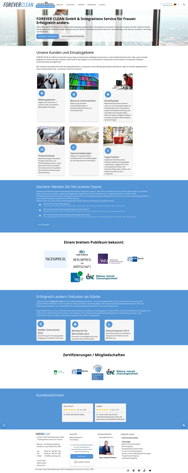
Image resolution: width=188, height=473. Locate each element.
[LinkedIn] (133, 470)
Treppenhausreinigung (130, 456)
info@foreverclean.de (52, 456)
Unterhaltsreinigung (129, 458)
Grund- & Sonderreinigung (132, 451)
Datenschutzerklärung (81, 451)
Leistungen (126, 442)
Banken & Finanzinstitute (131, 444)
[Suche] (184, 4)
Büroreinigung (127, 446)
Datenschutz (41, 463)
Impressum (41, 465)
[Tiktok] (144, 470)
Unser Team (41, 461)
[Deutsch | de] (176, 4)
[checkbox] (81, 462)
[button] (4, 425)
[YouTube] (150, 470)
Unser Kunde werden (130, 438)
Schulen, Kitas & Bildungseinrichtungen (136, 453)
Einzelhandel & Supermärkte (132, 449)
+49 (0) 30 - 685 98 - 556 (52, 451)
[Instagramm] (128, 470)
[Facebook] (139, 470)
